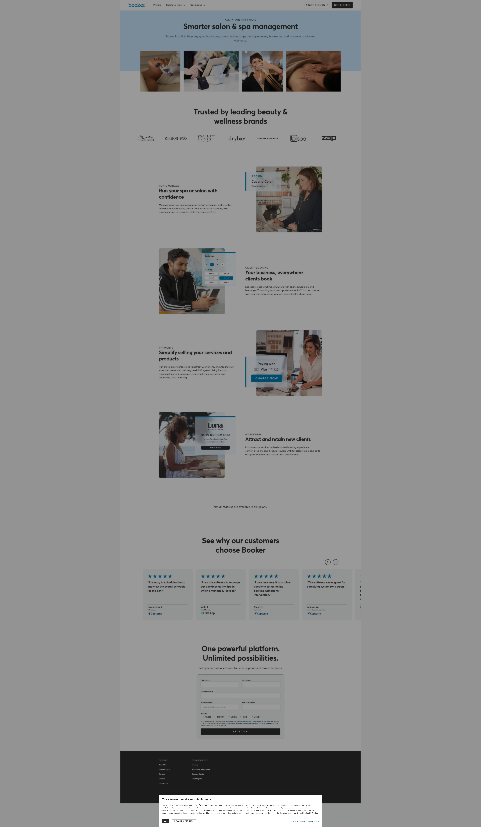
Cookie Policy (313, 821)
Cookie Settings (184, 821)
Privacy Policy (299, 821)
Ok (165, 821)
